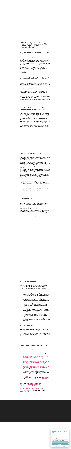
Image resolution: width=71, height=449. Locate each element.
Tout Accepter (60, 444)
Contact (63, 2)
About (57, 2)
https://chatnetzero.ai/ (33, 349)
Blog (53, 2)
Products (40, 2)
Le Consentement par (60, 446)
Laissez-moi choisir (60, 442)
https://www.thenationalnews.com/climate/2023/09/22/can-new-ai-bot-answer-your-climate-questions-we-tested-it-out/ (36, 362)
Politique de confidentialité (55, 440)
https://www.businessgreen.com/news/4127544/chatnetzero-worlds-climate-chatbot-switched (35, 357)
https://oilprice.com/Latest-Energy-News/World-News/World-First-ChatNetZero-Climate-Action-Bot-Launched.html (36, 370)
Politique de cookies (61, 440)
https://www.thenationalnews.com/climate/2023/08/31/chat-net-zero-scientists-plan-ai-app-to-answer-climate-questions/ (36, 367)
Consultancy (47, 2)
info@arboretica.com (24, 391)
